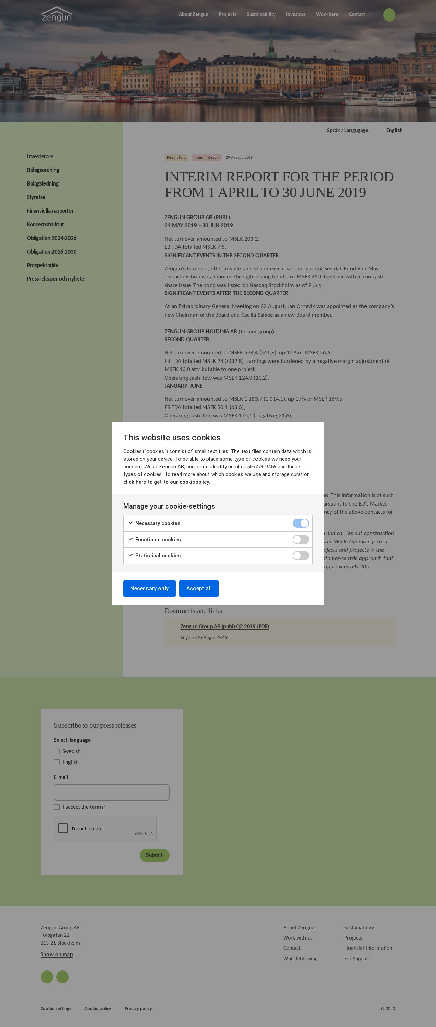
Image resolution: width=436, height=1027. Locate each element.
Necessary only (149, 588)
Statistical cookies (157, 555)
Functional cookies (157, 539)
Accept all (199, 588)
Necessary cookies (157, 523)
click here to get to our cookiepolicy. (166, 482)
